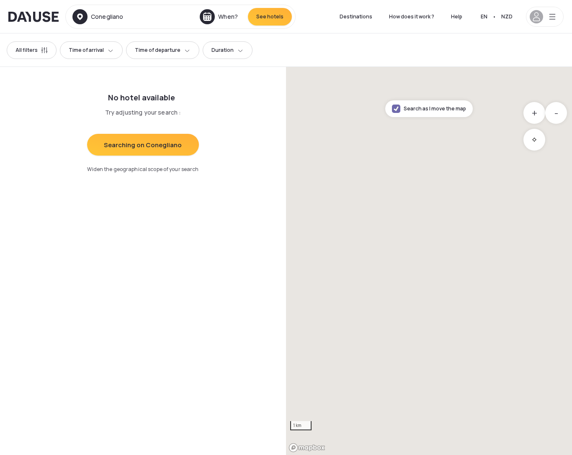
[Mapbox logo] (307, 447)
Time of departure (157, 50)
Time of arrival (86, 50)
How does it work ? (411, 16)
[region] (429, 261)
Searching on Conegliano (143, 145)
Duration (222, 50)
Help (456, 16)
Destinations (356, 16)
